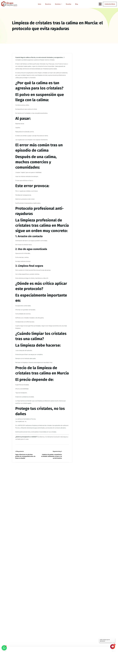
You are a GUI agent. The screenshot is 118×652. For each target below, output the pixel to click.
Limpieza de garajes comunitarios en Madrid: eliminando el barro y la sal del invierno (51, 456)
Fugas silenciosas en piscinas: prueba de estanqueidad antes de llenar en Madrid (25, 456)
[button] (4, 647)
